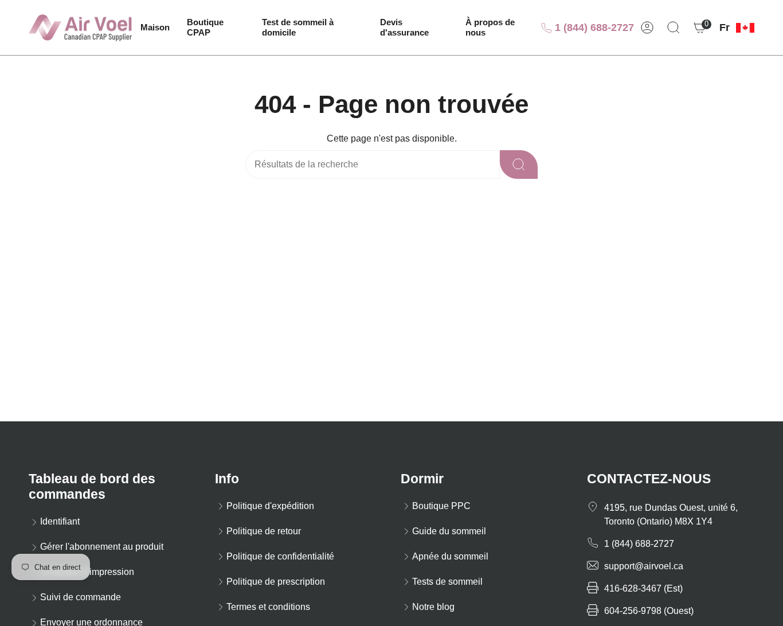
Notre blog (433, 607)
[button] (215, 27)
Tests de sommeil (447, 581)
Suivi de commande (80, 597)
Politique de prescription (275, 581)
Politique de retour (263, 531)
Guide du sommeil (449, 531)
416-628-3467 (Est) (643, 588)
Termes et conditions (268, 607)
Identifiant (60, 521)
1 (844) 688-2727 (593, 27)
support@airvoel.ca (643, 566)
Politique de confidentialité (280, 556)
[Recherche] (519, 164)
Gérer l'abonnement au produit (101, 546)
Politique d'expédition (270, 506)
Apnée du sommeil (450, 556)
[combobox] (345, 164)
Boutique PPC (441, 506)
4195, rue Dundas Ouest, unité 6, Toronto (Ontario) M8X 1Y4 (671, 514)
